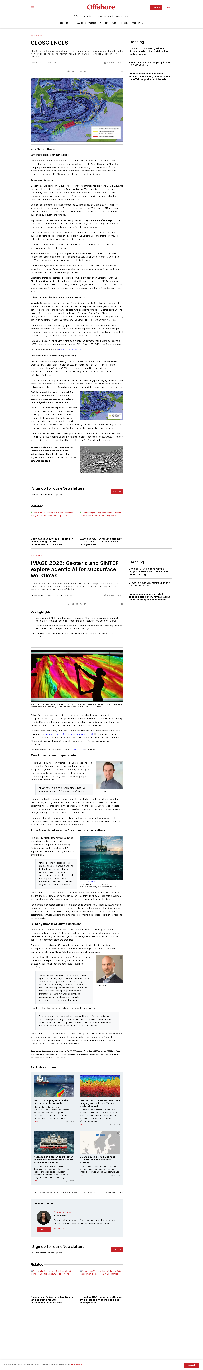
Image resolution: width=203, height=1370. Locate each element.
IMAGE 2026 (77, 749)
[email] (85, 71)
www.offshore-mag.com (71, 349)
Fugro (36, 1121)
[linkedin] (73, 71)
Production (137, 23)
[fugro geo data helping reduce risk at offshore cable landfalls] (54, 1086)
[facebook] (68, 71)
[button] (32, 7)
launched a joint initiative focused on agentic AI (69, 734)
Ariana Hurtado (38, 595)
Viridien (83, 1124)
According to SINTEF (88, 882)
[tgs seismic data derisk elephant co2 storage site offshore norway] (100, 1142)
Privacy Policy (76, 1364)
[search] (37, 7)
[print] (122, 71)
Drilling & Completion (85, 23)
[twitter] (77, 71)
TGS (35, 1181)
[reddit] (81, 71)
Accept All (191, 1365)
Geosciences (66, 23)
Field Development (109, 23)
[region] (101, 1365)
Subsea (124, 23)
